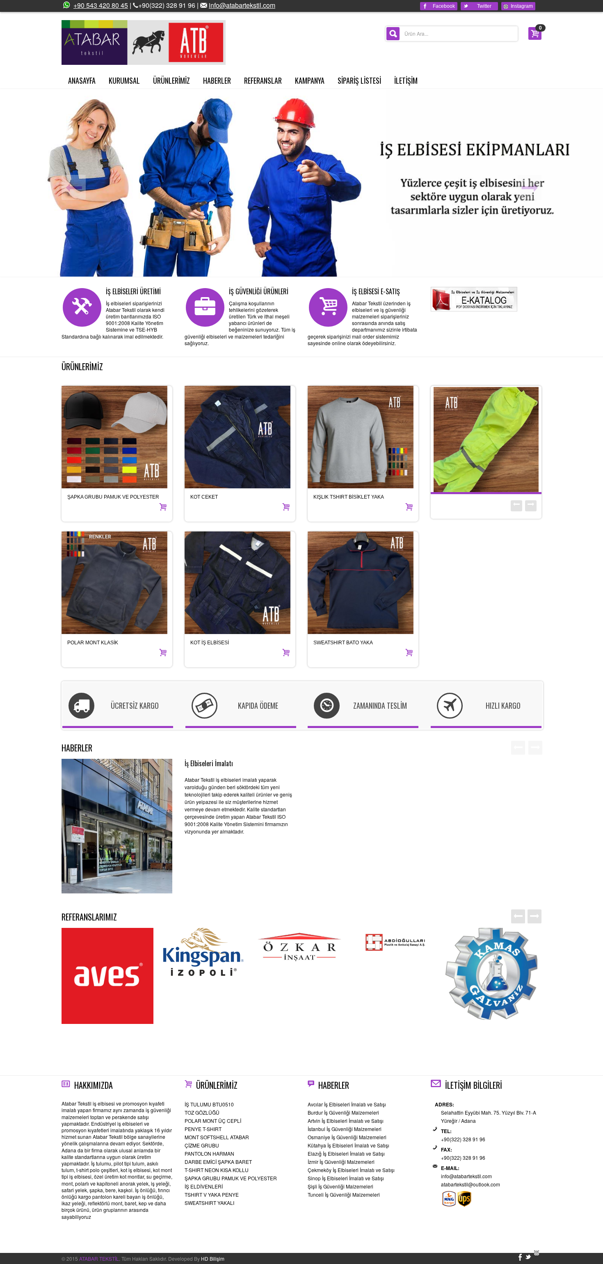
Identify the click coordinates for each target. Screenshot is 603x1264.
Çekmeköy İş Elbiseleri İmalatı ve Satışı (351, 1169)
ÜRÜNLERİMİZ (171, 80)
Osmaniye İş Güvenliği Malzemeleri (347, 1136)
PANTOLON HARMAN (209, 1153)
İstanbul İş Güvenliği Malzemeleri (344, 1128)
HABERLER (217, 80)
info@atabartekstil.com (242, 5)
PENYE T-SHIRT (203, 1128)
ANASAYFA (82, 80)
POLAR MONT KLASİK (92, 643)
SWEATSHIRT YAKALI (209, 1202)
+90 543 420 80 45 (100, 5)
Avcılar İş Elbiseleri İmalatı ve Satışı (347, 1104)
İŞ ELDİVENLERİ (204, 1186)
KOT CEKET (204, 497)
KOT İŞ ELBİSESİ (209, 643)
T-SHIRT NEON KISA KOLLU (217, 1169)
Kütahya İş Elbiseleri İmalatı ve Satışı (348, 1145)
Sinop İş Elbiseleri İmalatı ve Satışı (346, 1178)
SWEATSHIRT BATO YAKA (343, 643)
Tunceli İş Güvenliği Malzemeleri (344, 1194)
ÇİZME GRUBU (202, 1145)
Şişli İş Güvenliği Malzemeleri (340, 1186)
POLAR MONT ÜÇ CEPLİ (213, 1120)
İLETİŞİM (406, 80)
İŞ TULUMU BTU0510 (209, 1104)
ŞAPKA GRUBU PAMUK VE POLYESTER (113, 497)
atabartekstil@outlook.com (470, 1184)
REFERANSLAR (263, 80)
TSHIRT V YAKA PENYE (212, 1194)
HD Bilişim (212, 1258)
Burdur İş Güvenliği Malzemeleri (343, 1112)
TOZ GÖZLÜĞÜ (202, 1112)
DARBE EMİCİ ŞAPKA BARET (218, 1161)
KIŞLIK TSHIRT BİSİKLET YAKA (348, 497)
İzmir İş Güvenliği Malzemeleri (341, 1161)
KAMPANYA (309, 80)
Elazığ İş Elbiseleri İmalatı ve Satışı (346, 1153)
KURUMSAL (124, 80)
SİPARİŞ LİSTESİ (359, 80)
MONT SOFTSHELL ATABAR (217, 1136)
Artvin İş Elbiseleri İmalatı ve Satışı (346, 1120)
